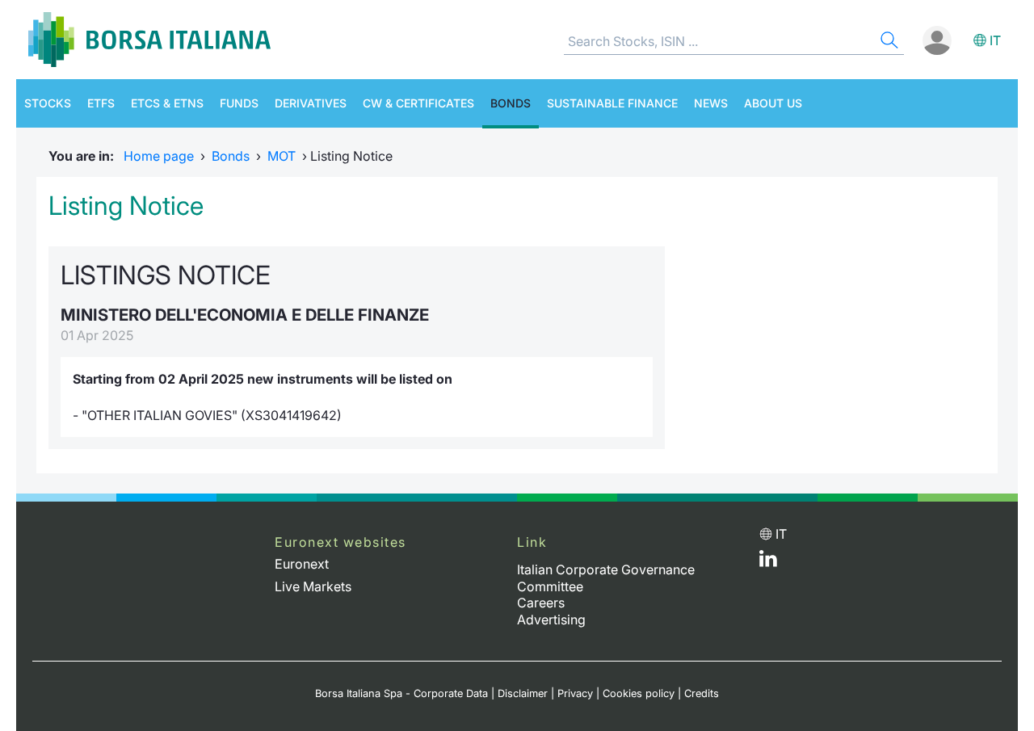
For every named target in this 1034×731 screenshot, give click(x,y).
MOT (281, 156)
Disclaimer (523, 693)
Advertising (551, 619)
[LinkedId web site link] (768, 562)
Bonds (510, 103)
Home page (159, 156)
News (711, 103)
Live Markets (313, 586)
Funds (239, 103)
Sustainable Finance (612, 103)
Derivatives (311, 103)
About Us (773, 103)
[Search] (888, 42)
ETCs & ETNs (167, 103)
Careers (541, 602)
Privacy (575, 693)
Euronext (302, 564)
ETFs (101, 103)
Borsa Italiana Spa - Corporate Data (401, 693)
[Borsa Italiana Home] (149, 39)
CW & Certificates (418, 103)
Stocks (47, 103)
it (995, 40)
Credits (701, 693)
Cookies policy (639, 693)
